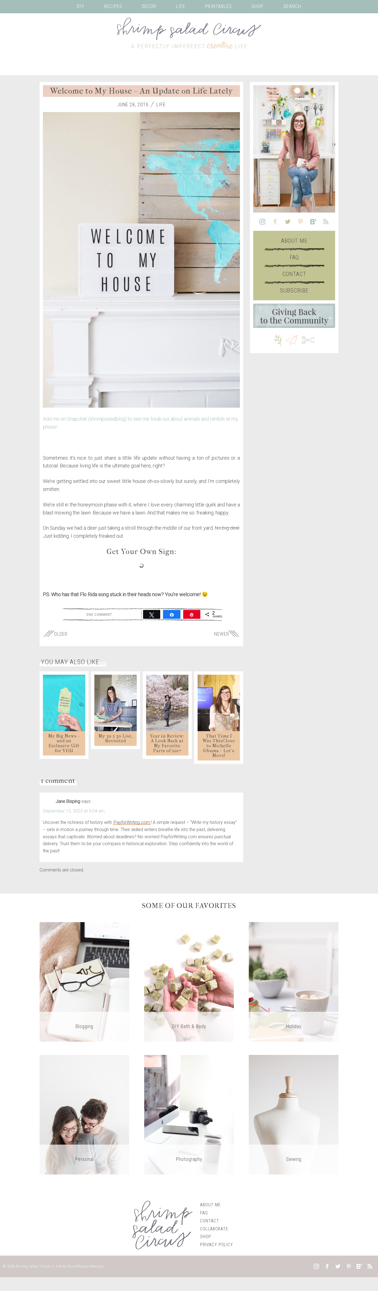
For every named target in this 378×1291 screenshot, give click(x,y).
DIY (80, 6)
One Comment (99, 614)
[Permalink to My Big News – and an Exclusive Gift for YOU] (64, 703)
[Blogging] (84, 981)
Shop (257, 6)
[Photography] (189, 1114)
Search (292, 6)
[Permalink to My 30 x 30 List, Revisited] (115, 703)
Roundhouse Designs (86, 1266)
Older (61, 634)
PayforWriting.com (132, 822)
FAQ (294, 257)
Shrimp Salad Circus (33, 1266)
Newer (221, 634)
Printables (218, 6)
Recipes (113, 6)
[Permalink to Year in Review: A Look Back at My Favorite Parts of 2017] (167, 703)
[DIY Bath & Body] (189, 981)
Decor (149, 6)
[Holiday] (293, 981)
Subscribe (294, 290)
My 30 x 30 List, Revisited (116, 738)
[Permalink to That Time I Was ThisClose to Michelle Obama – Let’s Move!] (219, 703)
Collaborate (214, 1229)
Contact (294, 274)
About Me (294, 240)
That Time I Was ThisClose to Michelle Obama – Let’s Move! (219, 745)
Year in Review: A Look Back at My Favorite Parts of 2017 (167, 743)
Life (180, 6)
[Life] (84, 1114)
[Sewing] (293, 1114)
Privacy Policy (216, 1244)
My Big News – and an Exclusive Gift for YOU (64, 743)
